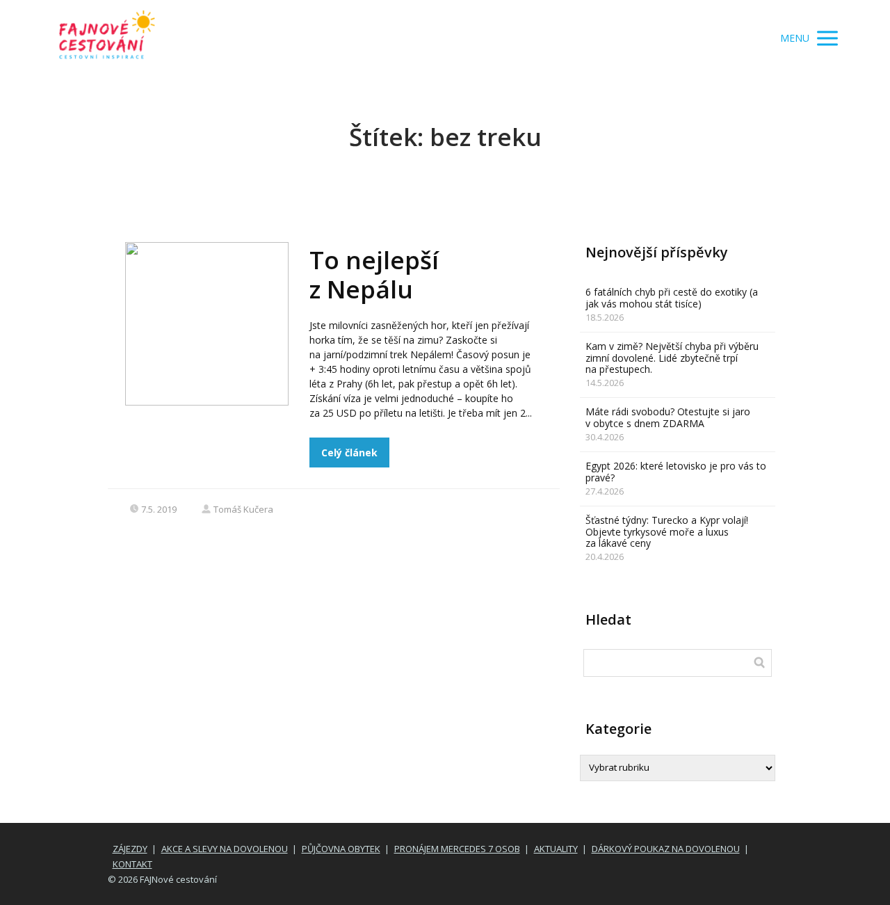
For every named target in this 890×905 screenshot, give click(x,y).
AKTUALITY (556, 848)
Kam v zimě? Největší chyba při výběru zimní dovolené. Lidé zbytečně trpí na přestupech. (672, 357)
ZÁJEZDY (130, 848)
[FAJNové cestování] (107, 38)
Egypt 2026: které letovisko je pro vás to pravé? (675, 471)
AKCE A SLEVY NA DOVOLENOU (224, 848)
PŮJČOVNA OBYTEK (341, 848)
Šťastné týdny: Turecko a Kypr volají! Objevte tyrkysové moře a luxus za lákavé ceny (666, 531)
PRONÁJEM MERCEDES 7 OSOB (457, 848)
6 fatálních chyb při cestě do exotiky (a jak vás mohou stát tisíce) (671, 297)
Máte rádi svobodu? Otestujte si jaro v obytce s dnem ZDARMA (667, 417)
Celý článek (349, 452)
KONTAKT (132, 864)
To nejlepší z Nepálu (374, 274)
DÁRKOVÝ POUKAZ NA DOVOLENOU (666, 848)
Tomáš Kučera (243, 509)
